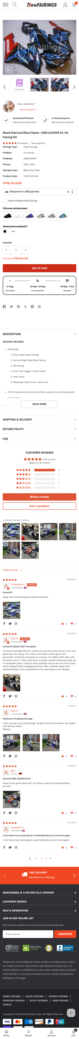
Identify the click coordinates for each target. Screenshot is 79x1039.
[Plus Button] (25, 250)
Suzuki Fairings (34, 996)
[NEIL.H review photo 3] (51, 742)
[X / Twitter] (11, 306)
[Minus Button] (6, 250)
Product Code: (10, 176)
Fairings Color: (10, 170)
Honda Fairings (12, 996)
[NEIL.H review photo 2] (31, 742)
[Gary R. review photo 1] (11, 683)
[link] (8, 70)
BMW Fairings (61, 1000)
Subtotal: (7, 258)
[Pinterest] (18, 306)
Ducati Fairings (39, 1000)
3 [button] (41, 858)
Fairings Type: (10, 147)
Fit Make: (7, 152)
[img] (10, 580)
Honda (30, 152)
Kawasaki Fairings (14, 1000)
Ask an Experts (27, 109)
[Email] (39, 306)
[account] (65, 4)
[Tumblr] (25, 306)
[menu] (5, 4)
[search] (14, 4)
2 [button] (35, 858)
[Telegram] (32, 306)
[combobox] (39, 191)
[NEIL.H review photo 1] (11, 742)
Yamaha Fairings (59, 996)
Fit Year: (7, 164)
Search (7, 1004)
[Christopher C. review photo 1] (11, 610)
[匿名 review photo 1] (11, 799)
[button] (10, 143)
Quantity (7, 242)
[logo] (42, 4)
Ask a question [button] (39, 506)
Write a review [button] (39, 496)
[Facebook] (4, 306)
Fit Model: (8, 158)
